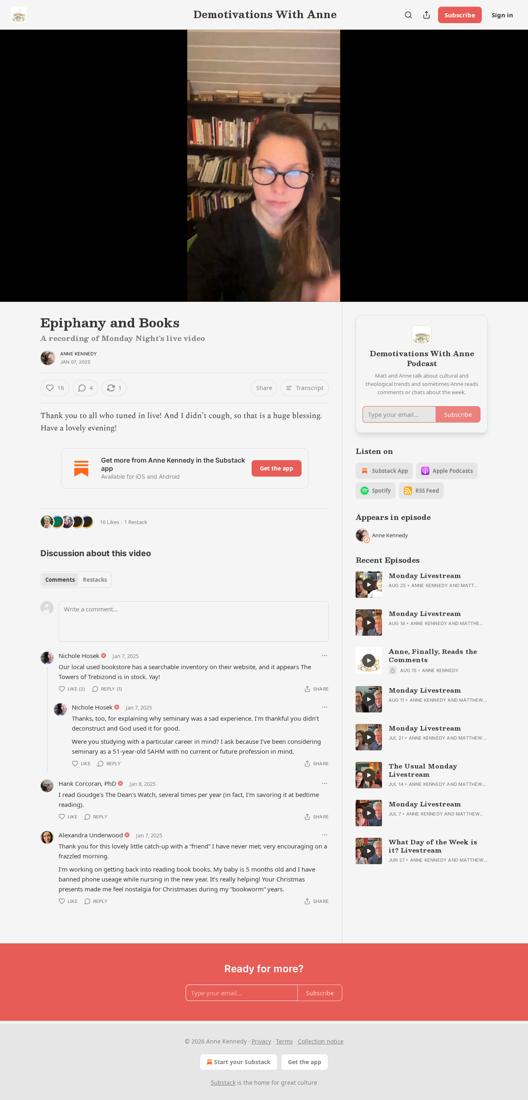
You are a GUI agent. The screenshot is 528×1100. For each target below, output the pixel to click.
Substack (223, 1082)
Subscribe (460, 15)
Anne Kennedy (78, 354)
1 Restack (135, 522)
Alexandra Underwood (91, 835)
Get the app (276, 468)
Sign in (502, 15)
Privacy (261, 1041)
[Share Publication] (426, 15)
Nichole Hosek (79, 655)
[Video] (20, 156)
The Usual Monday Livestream (423, 770)
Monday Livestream (425, 575)
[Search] (408, 15)
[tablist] (76, 579)
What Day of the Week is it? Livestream (433, 846)
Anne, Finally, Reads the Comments (433, 655)
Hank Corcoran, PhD (87, 783)
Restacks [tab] (95, 579)
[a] (368, 584)
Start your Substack (242, 1062)
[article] (421, 584)
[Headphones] (20, 175)
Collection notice (321, 1041)
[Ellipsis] (324, 655)
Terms (284, 1041)
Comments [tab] (60, 579)
